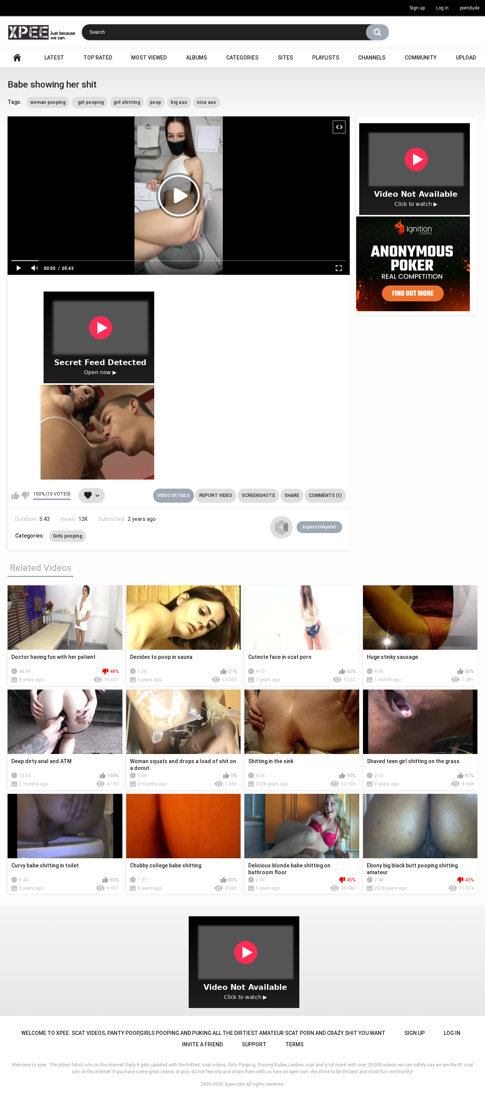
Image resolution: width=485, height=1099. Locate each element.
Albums (196, 58)
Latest (54, 58)
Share (292, 495)
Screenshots (258, 495)
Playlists (325, 58)
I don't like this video (25, 495)
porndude (469, 8)
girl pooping (89, 102)
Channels (371, 58)
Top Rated (97, 58)
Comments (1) (325, 495)
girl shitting (127, 102)
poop (155, 102)
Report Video (215, 495)
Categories (242, 58)
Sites (285, 58)
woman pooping (48, 102)
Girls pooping (67, 536)
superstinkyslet (319, 527)
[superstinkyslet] (281, 527)
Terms (294, 1044)
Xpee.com (235, 1084)
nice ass (206, 102)
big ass (179, 102)
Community (420, 58)
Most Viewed (149, 58)
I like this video (15, 495)
